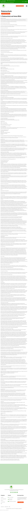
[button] (27, 6)
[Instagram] (23, 1)
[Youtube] (25, 1)
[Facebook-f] (22, 1)
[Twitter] (26, 1)
